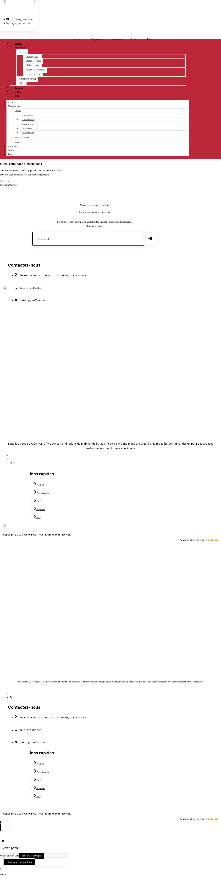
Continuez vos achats (19, 862)
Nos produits (97, 39)
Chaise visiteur (32, 65)
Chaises (22, 52)
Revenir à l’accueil (8, 185)
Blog (149, 39)
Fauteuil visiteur (33, 74)
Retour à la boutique (31, 856)
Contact (133, 39)
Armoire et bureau (27, 79)
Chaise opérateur (33, 61)
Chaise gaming (32, 56)
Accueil (77, 39)
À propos (116, 39)
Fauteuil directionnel (35, 70)
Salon (17, 142)
